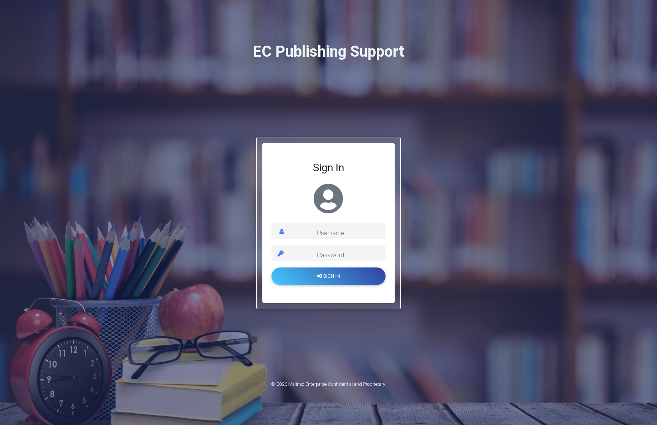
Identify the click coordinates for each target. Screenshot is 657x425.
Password (330, 255)
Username (330, 233)
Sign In (331, 276)
